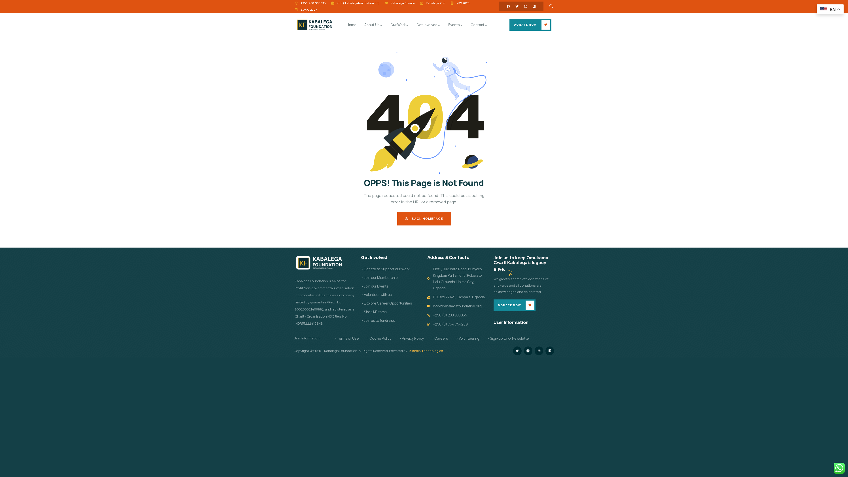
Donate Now (525, 24)
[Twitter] (517, 6)
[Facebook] (508, 6)
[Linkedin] (534, 6)
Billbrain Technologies (426, 350)
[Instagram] (525, 6)
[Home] (315, 25)
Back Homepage (427, 218)
